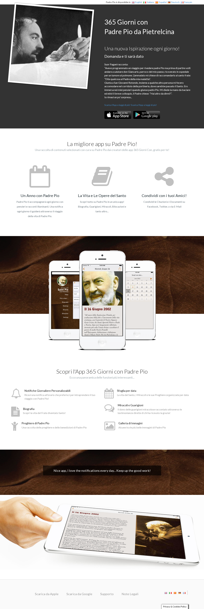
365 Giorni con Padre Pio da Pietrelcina (139, 27)
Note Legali (130, 594)
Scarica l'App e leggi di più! (117, 105)
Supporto (107, 594)
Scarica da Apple (46, 594)
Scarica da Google (79, 594)
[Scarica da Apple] (117, 115)
